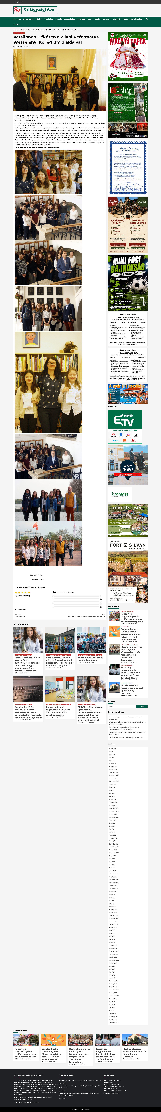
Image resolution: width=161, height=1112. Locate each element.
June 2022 (112, 898)
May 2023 (111, 865)
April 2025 (112, 796)
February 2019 (113, 1017)
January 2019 (113, 1020)
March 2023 (112, 871)
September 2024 (114, 817)
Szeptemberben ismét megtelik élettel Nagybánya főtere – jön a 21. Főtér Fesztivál (131, 634)
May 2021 (111, 936)
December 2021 (113, 915)
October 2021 (113, 921)
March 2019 (112, 1014)
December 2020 (113, 951)
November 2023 (113, 847)
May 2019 (111, 1008)
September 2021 (114, 924)
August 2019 (112, 999)
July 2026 (112, 752)
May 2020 (111, 972)
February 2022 (113, 909)
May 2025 (111, 793)
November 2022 (113, 883)
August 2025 (112, 784)
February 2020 (113, 981)
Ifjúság (136, 644)
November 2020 (113, 954)
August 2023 (112, 856)
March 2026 (112, 763)
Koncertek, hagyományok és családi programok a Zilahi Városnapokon (125, 718)
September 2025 (114, 781)
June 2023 (112, 862)
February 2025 (113, 802)
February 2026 (113, 767)
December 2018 (113, 1023)
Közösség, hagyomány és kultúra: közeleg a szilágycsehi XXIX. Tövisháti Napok (130, 672)
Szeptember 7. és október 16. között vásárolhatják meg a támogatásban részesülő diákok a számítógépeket (28, 712)
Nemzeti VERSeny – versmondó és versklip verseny (86, 615)
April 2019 (112, 1011)
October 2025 (113, 778)
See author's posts (37, 580)
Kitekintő (116, 19)
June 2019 (112, 1005)
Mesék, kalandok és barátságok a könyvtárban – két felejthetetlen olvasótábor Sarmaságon (124, 728)
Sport (90, 19)
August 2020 (112, 963)
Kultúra (97, 19)
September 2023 (114, 853)
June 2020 (112, 969)
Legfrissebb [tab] (113, 607)
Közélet (39, 19)
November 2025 (113, 775)
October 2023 (113, 850)
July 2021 (112, 930)
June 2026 (112, 755)
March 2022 (112, 906)
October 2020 (113, 957)
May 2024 (111, 829)
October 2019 (113, 993)
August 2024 (112, 820)
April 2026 (112, 761)
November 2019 (113, 990)
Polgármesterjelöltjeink (132, 19)
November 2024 (113, 811)
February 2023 (113, 874)
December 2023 (113, 844)
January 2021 (113, 948)
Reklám (16, 24)
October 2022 (113, 886)
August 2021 (112, 927)
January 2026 (113, 769)
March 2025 (112, 799)
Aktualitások (28, 19)
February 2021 (113, 945)
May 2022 (111, 900)
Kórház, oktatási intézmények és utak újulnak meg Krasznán (127, 737)
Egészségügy (69, 19)
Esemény (106, 19)
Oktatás (58, 19)
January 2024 (113, 841)
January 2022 (113, 912)
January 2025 (113, 805)
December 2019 (113, 987)
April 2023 (112, 868)
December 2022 (113, 880)
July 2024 (112, 823)
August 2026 (112, 749)
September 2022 (114, 889)
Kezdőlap (17, 19)
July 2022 (112, 895)
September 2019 (114, 996)
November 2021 (113, 918)
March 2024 (112, 835)
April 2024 (112, 832)
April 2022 (112, 903)
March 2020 (112, 978)
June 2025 (112, 790)
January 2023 (113, 877)
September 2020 (114, 960)
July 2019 (112, 1002)
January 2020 (113, 984)
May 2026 (111, 758)
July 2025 (112, 787)
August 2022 (112, 892)
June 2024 (112, 826)
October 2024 (113, 814)
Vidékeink (49, 19)
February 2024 (113, 838)
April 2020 (112, 975)
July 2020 (112, 966)
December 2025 (113, 772)
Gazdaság (81, 19)
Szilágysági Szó (28, 46)
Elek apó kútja (20, 615)
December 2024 (113, 808)
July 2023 (112, 859)
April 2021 (112, 939)
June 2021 (112, 933)
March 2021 (112, 942)
